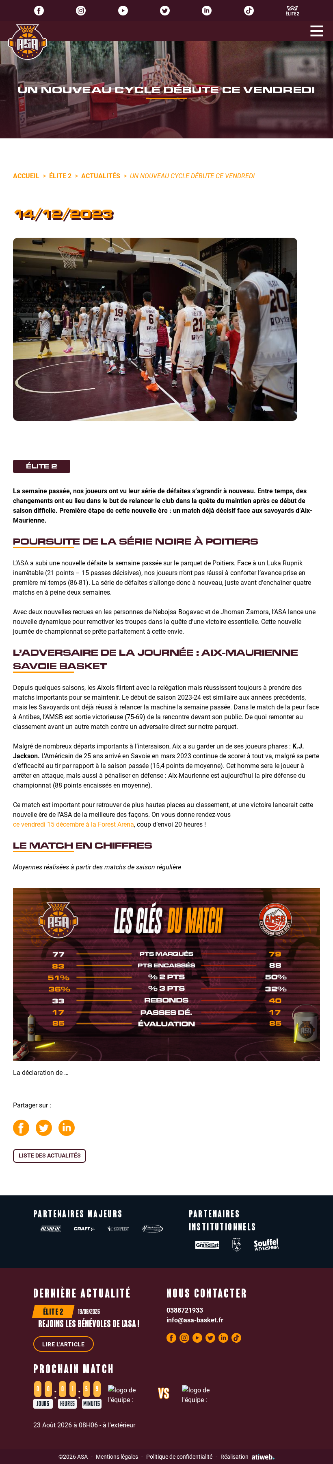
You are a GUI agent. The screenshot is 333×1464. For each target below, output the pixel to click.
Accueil (26, 175)
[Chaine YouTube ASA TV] (123, 10)
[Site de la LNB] (292, 10)
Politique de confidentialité (179, 1456)
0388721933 (184, 1310)
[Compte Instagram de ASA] (81, 10)
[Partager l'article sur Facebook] (21, 1128)
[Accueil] (27, 42)
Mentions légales (117, 1456)
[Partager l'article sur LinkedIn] (66, 1128)
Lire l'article (63, 1344)
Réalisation (235, 1456)
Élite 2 (60, 175)
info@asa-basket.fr (194, 1319)
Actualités (100, 175)
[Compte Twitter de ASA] (165, 10)
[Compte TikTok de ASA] (249, 10)
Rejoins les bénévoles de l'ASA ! (88, 1325)
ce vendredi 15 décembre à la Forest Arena (73, 824)
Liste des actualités (50, 1155)
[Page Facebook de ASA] (39, 10)
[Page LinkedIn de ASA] (207, 10)
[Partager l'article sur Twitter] (44, 1128)
